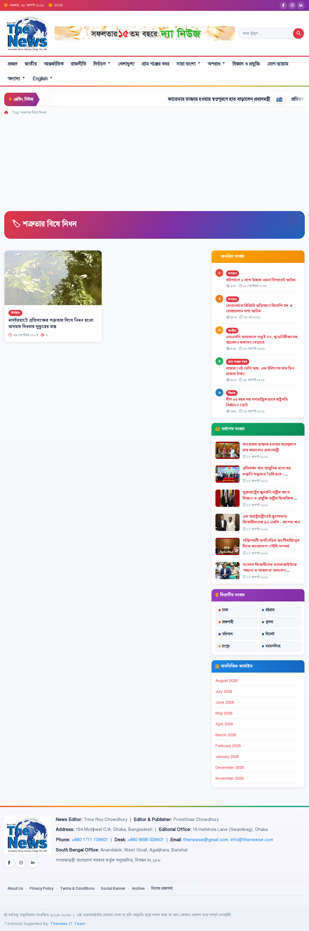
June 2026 (224, 702)
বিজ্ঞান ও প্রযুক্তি (246, 64)
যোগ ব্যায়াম (277, 64)
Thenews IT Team (67, 923)
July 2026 (223, 691)
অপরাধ (216, 64)
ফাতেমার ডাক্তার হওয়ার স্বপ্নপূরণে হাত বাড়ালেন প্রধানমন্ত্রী (195, 99)
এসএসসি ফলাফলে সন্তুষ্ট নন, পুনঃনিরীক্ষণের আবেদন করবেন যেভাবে (261, 340)
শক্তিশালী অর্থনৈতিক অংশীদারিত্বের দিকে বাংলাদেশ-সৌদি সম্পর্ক (271, 543)
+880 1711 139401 (90, 839)
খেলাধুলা (126, 64)
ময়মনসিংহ (273, 646)
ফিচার (231, 393)
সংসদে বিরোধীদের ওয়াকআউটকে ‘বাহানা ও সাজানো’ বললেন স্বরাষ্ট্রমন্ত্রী (270, 570)
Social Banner (113, 888)
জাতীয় (31, 64)
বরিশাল (227, 634)
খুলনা (269, 622)
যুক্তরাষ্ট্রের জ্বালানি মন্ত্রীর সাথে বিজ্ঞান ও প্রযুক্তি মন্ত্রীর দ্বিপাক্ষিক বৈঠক (268, 498)
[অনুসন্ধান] (298, 33)
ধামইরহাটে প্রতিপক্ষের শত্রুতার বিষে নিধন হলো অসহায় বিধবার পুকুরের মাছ (50, 323)
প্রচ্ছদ (13, 64)
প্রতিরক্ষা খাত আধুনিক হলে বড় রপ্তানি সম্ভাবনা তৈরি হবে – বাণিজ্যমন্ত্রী (267, 474)
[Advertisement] (154, 161)
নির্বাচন (102, 64)
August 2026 (226, 680)
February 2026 (228, 745)
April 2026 (224, 724)
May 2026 (223, 713)
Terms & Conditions (77, 888)
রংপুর (226, 646)
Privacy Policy (41, 888)
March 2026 (225, 735)
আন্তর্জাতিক (54, 64)
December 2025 (229, 767)
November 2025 (229, 778)
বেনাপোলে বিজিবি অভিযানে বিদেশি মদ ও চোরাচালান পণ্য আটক (259, 308)
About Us (15, 888)
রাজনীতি (78, 64)
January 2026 (227, 756)
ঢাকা (225, 610)
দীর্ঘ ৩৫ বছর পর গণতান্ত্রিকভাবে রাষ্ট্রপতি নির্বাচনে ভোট (257, 402)
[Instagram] (292, 5)
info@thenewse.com (252, 839)
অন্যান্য (16, 78)
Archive (138, 888)
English (43, 78)
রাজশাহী (227, 622)
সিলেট (270, 634)
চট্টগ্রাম (270, 610)
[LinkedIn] (301, 5)
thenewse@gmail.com (205, 839)
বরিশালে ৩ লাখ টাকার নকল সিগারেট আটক (261, 280)
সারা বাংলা (189, 64)
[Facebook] (283, 5)
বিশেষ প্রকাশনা (162, 888)
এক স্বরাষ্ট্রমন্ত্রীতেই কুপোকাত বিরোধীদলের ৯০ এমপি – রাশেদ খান (271, 519)
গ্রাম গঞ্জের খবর (155, 64)
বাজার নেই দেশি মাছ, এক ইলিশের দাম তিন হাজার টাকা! (260, 371)
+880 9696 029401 (145, 839)
